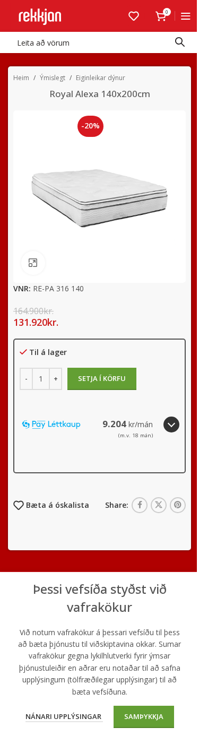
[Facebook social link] (140, 505)
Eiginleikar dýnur (100, 77)
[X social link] (159, 505)
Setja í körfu (102, 378)
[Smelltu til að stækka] (33, 263)
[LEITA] (180, 42)
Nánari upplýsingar (64, 716)
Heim (21, 77)
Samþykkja (143, 716)
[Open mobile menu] (185, 16)
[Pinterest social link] (178, 505)
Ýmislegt (52, 77)
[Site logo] (40, 15)
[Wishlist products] (133, 16)
